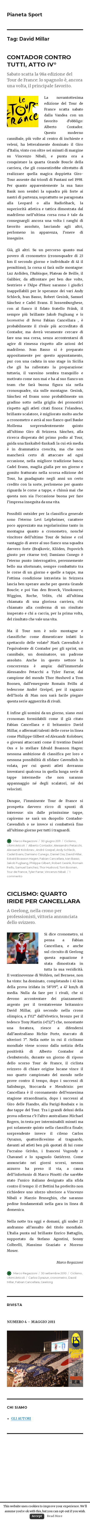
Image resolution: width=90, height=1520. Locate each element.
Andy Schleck (65, 849)
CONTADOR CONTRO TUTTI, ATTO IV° (39, 61)
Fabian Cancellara (52, 858)
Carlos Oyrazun (38, 1277)
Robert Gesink (61, 863)
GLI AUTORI (21, 1418)
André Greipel (45, 849)
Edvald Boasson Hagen (22, 858)
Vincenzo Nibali (55, 871)
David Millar (74, 854)
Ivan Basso (72, 858)
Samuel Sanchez (26, 867)
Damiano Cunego (37, 854)
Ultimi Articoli (16, 845)
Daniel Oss (57, 854)
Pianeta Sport (24, 15)
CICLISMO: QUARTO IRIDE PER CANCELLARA (43, 897)
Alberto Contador (40, 845)
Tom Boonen (68, 867)
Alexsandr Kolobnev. (21, 849)
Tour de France (17, 871)
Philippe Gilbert (40, 863)
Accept (37, 1516)
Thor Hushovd (49, 867)
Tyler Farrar (36, 871)
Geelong (47, 1282)
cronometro (58, 1277)
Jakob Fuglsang (17, 863)
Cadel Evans (15, 854)
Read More (54, 1516)
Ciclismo (70, 841)
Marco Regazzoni (25, 841)
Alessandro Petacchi (68, 845)
